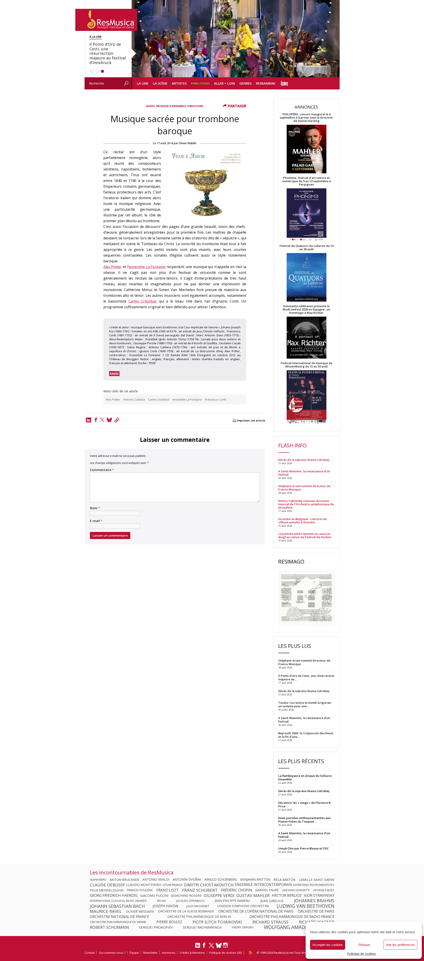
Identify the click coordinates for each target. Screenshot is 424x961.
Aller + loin (224, 83)
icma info (284, 83)
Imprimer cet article (251, 420)
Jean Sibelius (272, 900)
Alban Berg (98, 879)
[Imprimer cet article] (234, 421)
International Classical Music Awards (118, 900)
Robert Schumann (109, 927)
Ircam (161, 900)
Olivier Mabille (187, 143)
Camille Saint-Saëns (316, 879)
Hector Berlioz (287, 895)
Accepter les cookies (327, 945)
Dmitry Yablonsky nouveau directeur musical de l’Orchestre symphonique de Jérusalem (306, 504)
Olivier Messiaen (140, 911)
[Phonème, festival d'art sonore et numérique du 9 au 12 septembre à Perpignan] (306, 215)
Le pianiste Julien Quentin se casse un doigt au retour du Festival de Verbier (304, 535)
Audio (150, 106)
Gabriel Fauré (267, 890)
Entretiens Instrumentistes (313, 885)
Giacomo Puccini (154, 895)
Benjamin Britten (255, 879)
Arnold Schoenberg (220, 879)
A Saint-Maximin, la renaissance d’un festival (304, 473)
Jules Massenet (197, 906)
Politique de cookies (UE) (225, 953)
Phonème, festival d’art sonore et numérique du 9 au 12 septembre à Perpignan (306, 181)
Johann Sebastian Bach (117, 906)
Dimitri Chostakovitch (209, 885)
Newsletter (150, 953)
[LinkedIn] (197, 947)
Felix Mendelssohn (106, 890)
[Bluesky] (219, 945)
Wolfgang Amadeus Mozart (299, 927)
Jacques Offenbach (190, 900)
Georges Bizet (323, 890)
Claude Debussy (107, 885)
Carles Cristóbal (142, 301)
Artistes (179, 83)
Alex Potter (112, 266)
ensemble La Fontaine (147, 266)
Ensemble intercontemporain (263, 885)
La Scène (160, 83)
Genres (245, 83)
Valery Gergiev (243, 927)
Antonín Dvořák (187, 879)
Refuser (364, 945)
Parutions (200, 83)
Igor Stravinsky (319, 895)
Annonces (168, 953)
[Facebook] (96, 420)
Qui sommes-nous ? (112, 953)
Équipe (134, 953)
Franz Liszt (167, 890)
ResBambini (265, 83)
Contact (90, 953)
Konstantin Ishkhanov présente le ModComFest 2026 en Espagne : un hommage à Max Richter (306, 309)
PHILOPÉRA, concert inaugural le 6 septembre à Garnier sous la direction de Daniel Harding (306, 118)
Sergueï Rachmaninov (202, 927)
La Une (142, 83)
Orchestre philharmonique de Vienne (118, 922)
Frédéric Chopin (236, 890)
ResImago (291, 561)
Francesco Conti (215, 399)
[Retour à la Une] (106, 20)
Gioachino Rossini (186, 895)
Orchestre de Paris (316, 911)
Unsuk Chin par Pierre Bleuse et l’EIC (303, 848)
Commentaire (102, 470)
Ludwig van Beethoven (305, 906)
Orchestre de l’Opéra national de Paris (255, 911)
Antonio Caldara (134, 399)
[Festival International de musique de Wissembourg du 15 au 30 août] (306, 397)
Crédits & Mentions (192, 953)
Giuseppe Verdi (219, 895)
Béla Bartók (285, 879)
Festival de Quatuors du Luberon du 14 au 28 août (306, 247)
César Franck (173, 885)
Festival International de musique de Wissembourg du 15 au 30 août (306, 364)
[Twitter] (102, 420)
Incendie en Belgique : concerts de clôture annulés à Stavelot (302, 520)
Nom (95, 508)
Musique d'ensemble (171, 106)
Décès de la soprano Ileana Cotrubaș (303, 460)
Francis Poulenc (140, 890)
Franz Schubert (200, 890)
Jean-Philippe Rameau (232, 900)
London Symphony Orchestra (243, 906)
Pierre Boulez (169, 922)
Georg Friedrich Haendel (114, 895)
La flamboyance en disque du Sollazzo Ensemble (305, 777)
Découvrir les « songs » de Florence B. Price (304, 804)
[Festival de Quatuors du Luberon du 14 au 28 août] (306, 277)
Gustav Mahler (253, 895)
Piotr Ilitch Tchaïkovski (217, 922)
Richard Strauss (270, 922)
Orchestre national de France (119, 916)
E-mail (96, 521)
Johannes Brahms (314, 900)
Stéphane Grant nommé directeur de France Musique (304, 487)
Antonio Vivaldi (155, 879)
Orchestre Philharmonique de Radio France (292, 916)
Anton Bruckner (124, 879)
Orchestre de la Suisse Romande (186, 911)
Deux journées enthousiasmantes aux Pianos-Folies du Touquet (304, 819)
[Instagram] (226, 945)
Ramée (114, 373)
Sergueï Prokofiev (156, 927)
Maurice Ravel (106, 911)
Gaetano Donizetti (296, 890)
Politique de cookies (361, 954)
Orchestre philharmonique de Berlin (199, 916)
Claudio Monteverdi (143, 885)
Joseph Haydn (165, 906)
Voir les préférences (400, 945)
